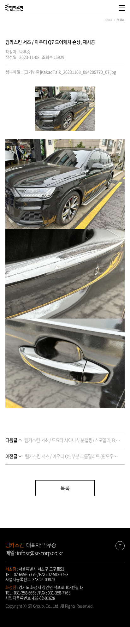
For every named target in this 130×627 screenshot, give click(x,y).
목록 (65, 488)
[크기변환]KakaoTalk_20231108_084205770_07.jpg (69, 72)
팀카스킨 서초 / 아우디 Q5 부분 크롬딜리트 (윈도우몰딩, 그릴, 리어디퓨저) (63, 456)
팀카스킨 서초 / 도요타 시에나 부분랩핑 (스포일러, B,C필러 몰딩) (63, 440)
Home (108, 20)
